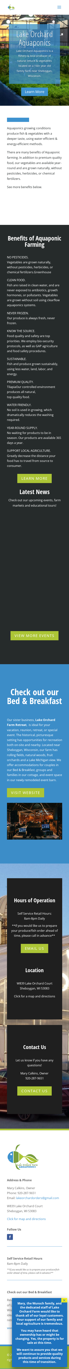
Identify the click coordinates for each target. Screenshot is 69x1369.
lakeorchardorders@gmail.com (37, 1198)
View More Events (34, 635)
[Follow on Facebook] (10, 1237)
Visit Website (25, 792)
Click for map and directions (26, 1219)
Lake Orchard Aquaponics (34, 38)
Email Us (34, 948)
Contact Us (34, 1090)
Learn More (34, 91)
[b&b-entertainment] (34, 838)
